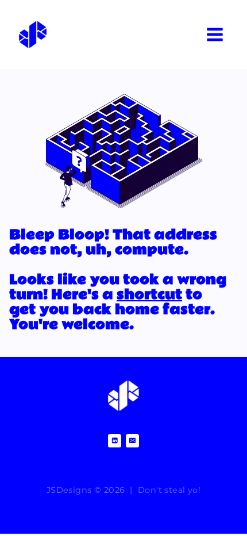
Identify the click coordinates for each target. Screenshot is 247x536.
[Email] (132, 440)
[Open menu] (214, 34)
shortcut (149, 294)
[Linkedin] (114, 440)
